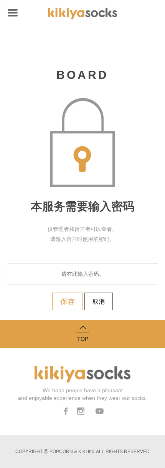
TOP (82, 339)
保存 (67, 301)
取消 (98, 301)
